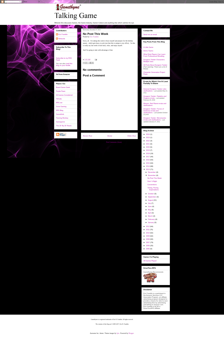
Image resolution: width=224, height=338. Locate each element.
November (152, 175)
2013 (148, 169)
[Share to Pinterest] (93, 63)
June (150, 206)
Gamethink (60, 114)
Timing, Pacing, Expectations (153, 189)
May (150, 210)
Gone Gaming (61, 106)
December (152, 172)
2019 (148, 150)
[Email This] (84, 63)
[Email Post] (95, 59)
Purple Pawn (60, 91)
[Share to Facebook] (90, 63)
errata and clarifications (153, 110)
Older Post (131, 136)
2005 (148, 249)
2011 (148, 229)
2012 (148, 226)
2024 (148, 134)
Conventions (152, 184)
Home (109, 136)
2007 (148, 242)
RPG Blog (59, 110)
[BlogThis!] (86, 63)
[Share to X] (88, 63)
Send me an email (150, 34)
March (150, 216)
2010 (148, 233)
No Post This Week (154, 178)
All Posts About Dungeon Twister (155, 65)
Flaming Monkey (62, 118)
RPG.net (59, 103)
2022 (148, 141)
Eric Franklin (63, 34)
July (149, 203)
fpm (118, 333)
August (151, 200)
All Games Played (149, 261)
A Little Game (148, 47)
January (151, 222)
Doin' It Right (152, 181)
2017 (148, 157)
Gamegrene (60, 122)
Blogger (131, 333)
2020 (148, 147)
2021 (148, 144)
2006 (148, 245)
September (152, 197)
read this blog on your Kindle (64, 64)
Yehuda (59, 99)
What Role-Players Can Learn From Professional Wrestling (154, 55)
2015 (148, 163)
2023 (148, 137)
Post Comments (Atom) (114, 142)
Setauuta (61, 39)
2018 (148, 153)
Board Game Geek (63, 87)
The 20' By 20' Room (64, 126)
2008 (148, 239)
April (150, 213)
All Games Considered (64, 95)
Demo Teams (148, 51)
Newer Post (87, 136)
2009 (148, 236)
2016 (148, 160)
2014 (148, 166)
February (151, 219)
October (151, 194)
